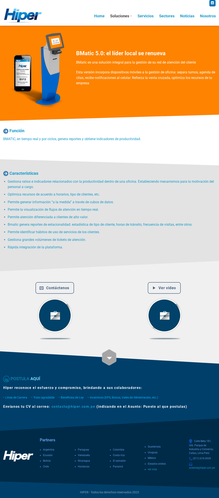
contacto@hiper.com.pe (73, 407)
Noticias (187, 16)
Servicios (146, 16)
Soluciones (119, 16)
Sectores (167, 16)
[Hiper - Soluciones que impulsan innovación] (24, 16)
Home (99, 16)
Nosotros (208, 16)
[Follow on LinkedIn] (212, 3)
